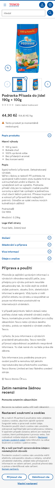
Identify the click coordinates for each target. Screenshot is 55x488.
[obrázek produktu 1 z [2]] (27, 48)
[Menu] (5, 5)
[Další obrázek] (48, 84)
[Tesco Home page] (14, 5)
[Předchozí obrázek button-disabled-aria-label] (7, 84)
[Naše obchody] (50, 5)
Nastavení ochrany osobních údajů (25, 438)
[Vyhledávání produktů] (50, 13)
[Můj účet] (42, 5)
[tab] (19, 84)
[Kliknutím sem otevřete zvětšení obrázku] (8, 68)
